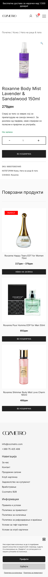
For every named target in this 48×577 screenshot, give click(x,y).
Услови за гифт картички (15, 524)
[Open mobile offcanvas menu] (44, 16)
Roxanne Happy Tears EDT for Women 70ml (24, 256)
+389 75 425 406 (11, 449)
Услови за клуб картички (15, 529)
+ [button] (38, 140)
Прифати (24, 559)
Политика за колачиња (13, 573)
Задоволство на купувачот (16, 482)
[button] (44, 539)
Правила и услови (11, 505)
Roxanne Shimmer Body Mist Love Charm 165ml (24, 393)
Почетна (6, 32)
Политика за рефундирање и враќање (22, 519)
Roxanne (15, 175)
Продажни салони (11, 472)
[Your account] (30, 16)
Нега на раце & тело (31, 32)
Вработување (9, 487)
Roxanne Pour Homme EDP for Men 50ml (24, 325)
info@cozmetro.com (12, 444)
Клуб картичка (9, 477)
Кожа (15, 32)
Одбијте (24, 566)
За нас (5, 462)
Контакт (6, 467)
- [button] (9, 140)
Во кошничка (24, 154)
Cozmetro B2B (9, 491)
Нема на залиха (24, 272)
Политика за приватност (33, 573)
